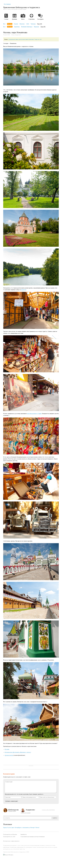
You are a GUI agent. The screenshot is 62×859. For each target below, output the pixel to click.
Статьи (6, 19)
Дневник (14, 19)
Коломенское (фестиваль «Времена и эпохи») (18, 752)
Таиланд (33, 24)
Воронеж (36, 26)
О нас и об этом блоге (48, 810)
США (27, 24)
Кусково (7, 749)
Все (4, 24)
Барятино (17, 26)
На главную (7, 4)
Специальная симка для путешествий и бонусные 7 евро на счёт (25, 39)
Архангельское (9, 755)
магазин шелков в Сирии (34, 413)
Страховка (31, 19)
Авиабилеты (23, 834)
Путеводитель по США (9, 836)
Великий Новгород (26, 26)
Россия (10, 24)
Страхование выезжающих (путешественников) (32, 836)
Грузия (16, 24)
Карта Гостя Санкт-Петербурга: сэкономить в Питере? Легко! (21, 827)
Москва (10, 26)
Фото (22, 19)
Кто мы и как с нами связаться (11, 841)
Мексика (22, 24)
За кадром (40, 19)
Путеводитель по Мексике (10, 834)
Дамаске (23, 289)
